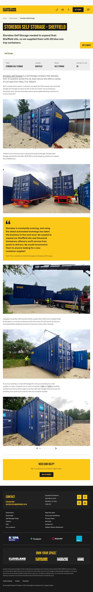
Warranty (48, 521)
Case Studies (13, 18)
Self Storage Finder (12, 518)
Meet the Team (50, 513)
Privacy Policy (49, 518)
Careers (8, 521)
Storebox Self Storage (13, 76)
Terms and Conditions (52, 515)
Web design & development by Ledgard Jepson (40, 585)
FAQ (7, 524)
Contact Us (49, 524)
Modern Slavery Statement (54, 527)
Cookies (17, 581)
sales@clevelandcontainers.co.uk (16, 504)
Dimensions (10, 513)
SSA (42, 386)
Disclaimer (26, 581)
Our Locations (10, 527)
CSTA (50, 386)
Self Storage (9, 53)
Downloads (9, 515)
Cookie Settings (7, 581)
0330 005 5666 (10, 502)
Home (5, 18)
